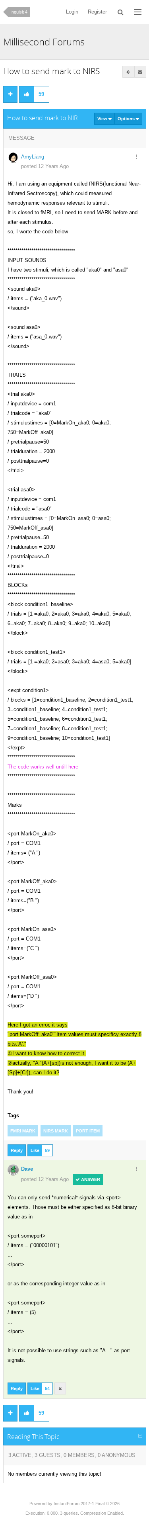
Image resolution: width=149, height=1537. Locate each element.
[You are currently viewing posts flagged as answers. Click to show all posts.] (128, 72)
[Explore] (138, 12)
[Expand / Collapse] (140, 1436)
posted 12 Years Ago (45, 166)
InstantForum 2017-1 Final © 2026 (87, 1503)
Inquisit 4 (18, 12)
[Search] (121, 12)
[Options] (137, 157)
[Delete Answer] (60, 1388)
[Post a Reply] (10, 94)
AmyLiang (32, 157)
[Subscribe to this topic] (140, 72)
